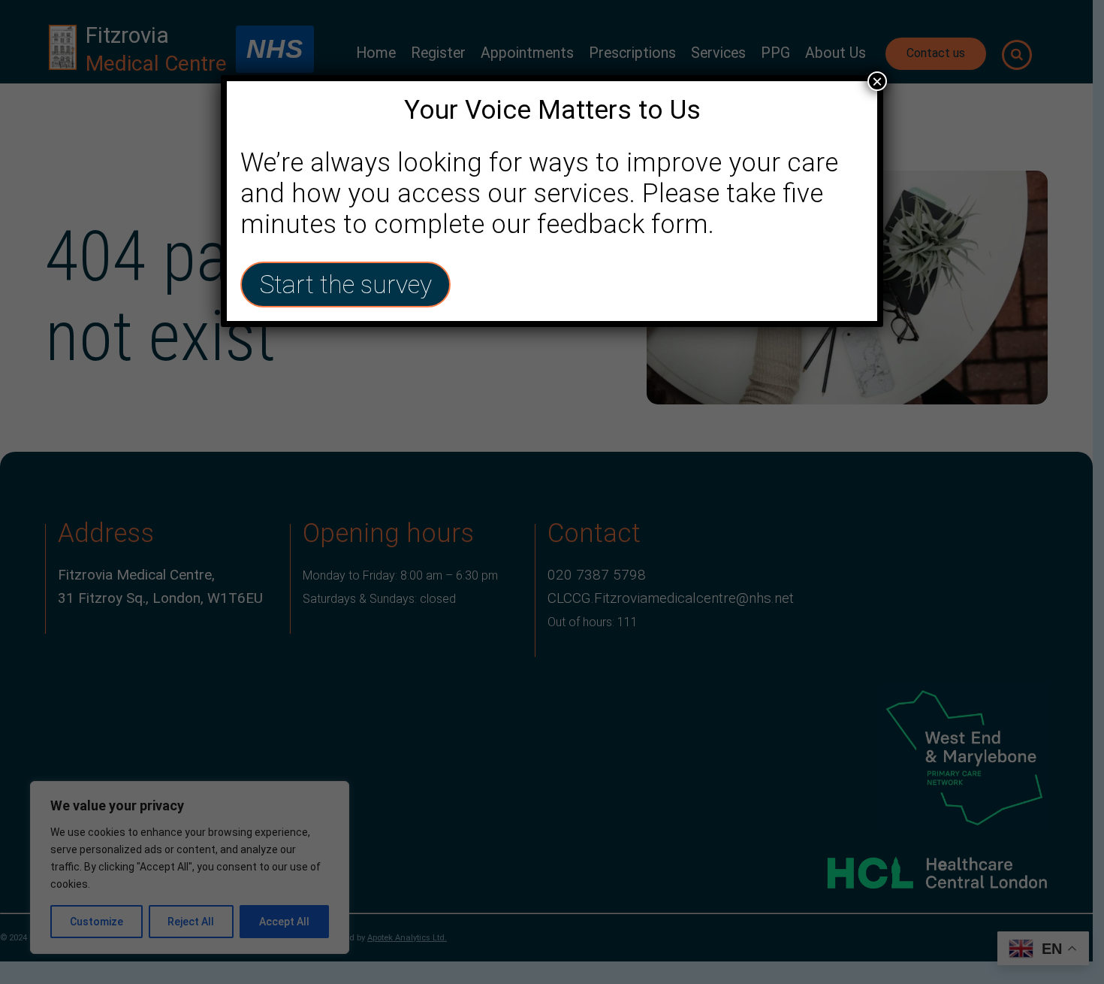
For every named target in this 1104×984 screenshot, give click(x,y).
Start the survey (345, 284)
